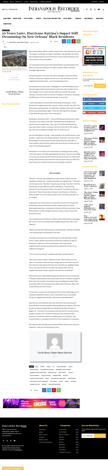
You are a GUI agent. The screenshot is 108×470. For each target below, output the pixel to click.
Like (103, 99)
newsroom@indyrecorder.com (11, 433)
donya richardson (61, 366)
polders (67, 381)
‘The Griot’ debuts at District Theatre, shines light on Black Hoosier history (91, 141)
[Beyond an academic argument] (102, 186)
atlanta (49, 366)
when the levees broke (54, 384)
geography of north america (63, 369)
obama (61, 381)
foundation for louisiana (47, 369)
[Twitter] (94, 9)
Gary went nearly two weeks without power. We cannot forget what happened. (90, 175)
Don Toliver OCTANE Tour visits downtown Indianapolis (91, 218)
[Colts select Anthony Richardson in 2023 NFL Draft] (102, 206)
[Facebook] (87, 9)
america (42, 366)
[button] (103, 9)
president (73, 381)
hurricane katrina (34, 375)
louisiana (65, 375)
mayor (47, 378)
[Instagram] (90, 9)
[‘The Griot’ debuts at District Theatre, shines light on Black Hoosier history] (102, 140)
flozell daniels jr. (34, 369)
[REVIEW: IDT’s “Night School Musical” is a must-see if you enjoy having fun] (102, 153)
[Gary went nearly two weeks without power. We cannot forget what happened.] (102, 173)
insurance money (46, 375)
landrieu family (57, 375)
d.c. (54, 366)
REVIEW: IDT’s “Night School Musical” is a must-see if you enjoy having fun (90, 155)
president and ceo (35, 384)
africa (36, 366)
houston (70, 372)
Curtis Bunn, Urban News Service (19, 42)
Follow (101, 103)
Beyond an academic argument (90, 185)
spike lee (44, 384)
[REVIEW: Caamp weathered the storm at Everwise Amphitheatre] (102, 127)
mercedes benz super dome (58, 378)
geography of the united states (38, 372)
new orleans (53, 381)
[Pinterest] (74, 41)
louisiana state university (36, 378)
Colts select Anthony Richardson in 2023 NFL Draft (90, 207)
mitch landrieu (72, 378)
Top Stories (6, 30)
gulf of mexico (62, 372)
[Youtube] (98, 9)
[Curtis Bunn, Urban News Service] (4, 42)
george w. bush (52, 372)
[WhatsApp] (78, 41)
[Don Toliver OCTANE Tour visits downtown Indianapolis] (102, 217)
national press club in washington (39, 381)
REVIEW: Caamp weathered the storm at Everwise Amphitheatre (91, 128)
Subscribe (100, 86)
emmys (70, 366)
